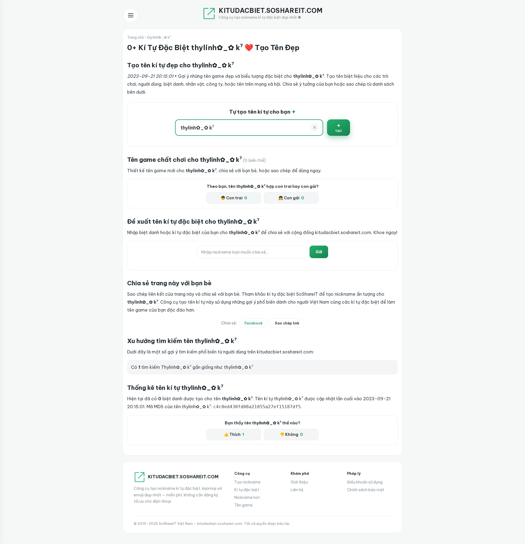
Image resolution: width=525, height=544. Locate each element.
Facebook (253, 323)
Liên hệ (297, 489)
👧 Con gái (291, 197)
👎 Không (291, 434)
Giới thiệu (299, 482)
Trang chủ (135, 37)
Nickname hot (247, 497)
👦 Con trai (234, 197)
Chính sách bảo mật (365, 489)
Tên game (243, 505)
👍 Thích (234, 434)
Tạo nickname (247, 482)
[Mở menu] (131, 15)
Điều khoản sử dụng (365, 482)
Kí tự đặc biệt (246, 489)
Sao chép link (287, 323)
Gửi (319, 251)
